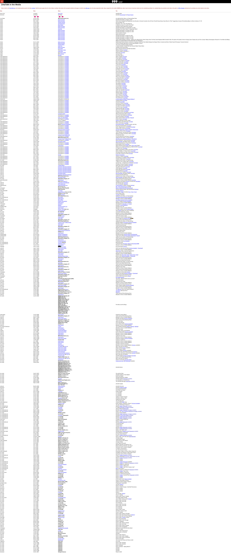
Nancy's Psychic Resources (64, 230)
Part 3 (135, 191)
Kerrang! (60, 343)
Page (133, 145)
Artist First (60, 280)
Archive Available (127, 201)
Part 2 (132, 191)
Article (63, 215)
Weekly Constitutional (62, 234)
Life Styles (63, 246)
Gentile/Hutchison (62, 497)
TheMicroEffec (61, 165)
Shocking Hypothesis (66, 124)
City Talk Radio (61, 329)
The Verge (60, 190)
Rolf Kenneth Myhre (62, 330)
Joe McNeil (60, 346)
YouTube (125, 50)
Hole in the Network (62, 464)
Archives (62, 53)
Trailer (130, 129)
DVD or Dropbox (181, 8)
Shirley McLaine (61, 386)
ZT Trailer (129, 203)
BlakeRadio (60, 540)
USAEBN (67, 56)
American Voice (61, 354)
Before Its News (61, 19)
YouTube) (125, 170)
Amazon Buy (135, 129)
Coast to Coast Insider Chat (64, 134)
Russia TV (65, 181)
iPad (63, 209)
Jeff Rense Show (61, 243)
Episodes (125, 203)
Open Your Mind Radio (63, 117)
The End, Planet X (120, 190)
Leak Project (60, 145)
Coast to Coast (61, 138)
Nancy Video (63, 50)
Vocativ (59, 154)
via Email (33, 8)
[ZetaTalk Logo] (117, 2)
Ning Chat (60, 13)
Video (129, 113)
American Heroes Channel (63, 129)
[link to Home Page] (2, 2)
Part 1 (129, 191)
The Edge (60, 415)
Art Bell (59, 530)
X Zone (59, 326)
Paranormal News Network (64, 353)
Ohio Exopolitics (119, 141)
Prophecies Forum (62, 241)
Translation (137, 181)
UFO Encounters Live (62, 206)
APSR (59, 388)
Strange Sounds (61, 22)
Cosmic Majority (119, 185)
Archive (127, 181)
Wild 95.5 (118, 291)
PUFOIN (60, 436)
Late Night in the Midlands (63, 182)
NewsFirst (60, 203)
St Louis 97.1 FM (61, 480)
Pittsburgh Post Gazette (63, 528)
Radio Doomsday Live (63, 185)
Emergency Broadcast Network (64, 166)
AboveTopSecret (61, 191)
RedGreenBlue (61, 44)
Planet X (117, 120)
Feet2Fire (60, 411)
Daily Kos (60, 46)
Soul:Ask (60, 29)
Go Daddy (60, 407)
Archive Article (127, 234)
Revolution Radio (62, 141)
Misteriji (59, 205)
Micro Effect (60, 197)
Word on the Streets (62, 273)
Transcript (125, 435)
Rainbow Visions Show (63, 256)
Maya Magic (60, 25)
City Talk (60, 242)
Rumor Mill (60, 48)
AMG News (60, 51)
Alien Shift (60, 218)
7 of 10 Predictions (124, 205)
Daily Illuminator (61, 351)
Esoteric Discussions (62, 201)
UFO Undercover (61, 184)
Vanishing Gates (61, 113)
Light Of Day (60, 254)
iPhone (59, 209)
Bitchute (60, 55)
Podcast (132, 117)
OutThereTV (60, 359)
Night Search (61, 180)
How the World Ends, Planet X (122, 129)
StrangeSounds (61, 23)
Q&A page (87, 8)
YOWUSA (60, 391)
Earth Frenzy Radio (62, 248)
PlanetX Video (61, 538)
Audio (135, 145)
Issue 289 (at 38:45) (120, 124)
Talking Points (68, 138)
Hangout (63, 194)
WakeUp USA (61, 431)
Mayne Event (61, 314)
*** (128, 51)
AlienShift (60, 260)
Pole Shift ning (12, 8)
